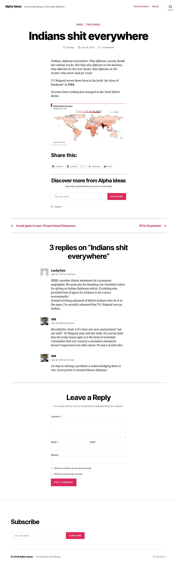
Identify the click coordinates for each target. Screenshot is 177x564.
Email (93, 442)
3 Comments (108, 47)
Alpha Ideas (13, 6)
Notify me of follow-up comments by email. (72, 468)
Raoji (71, 47)
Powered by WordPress (48, 556)
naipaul (58, 206)
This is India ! (93, 24)
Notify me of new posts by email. (68, 474)
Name (54, 442)
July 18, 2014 (88, 47)
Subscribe (117, 196)
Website (54, 455)
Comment (56, 417)
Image (79, 24)
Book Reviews (141, 6)
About (155, 6)
